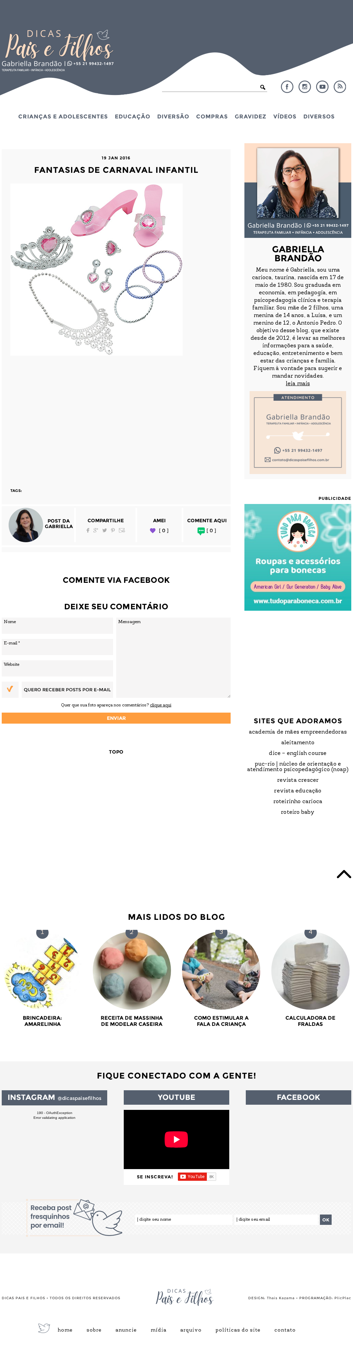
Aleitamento (297, 743)
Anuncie (126, 1330)
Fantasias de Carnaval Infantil (116, 170)
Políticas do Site (238, 1330)
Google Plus (95, 530)
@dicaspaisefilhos (79, 1098)
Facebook (287, 87)
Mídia (159, 1330)
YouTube (322, 87)
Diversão (173, 116)
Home (65, 1330)
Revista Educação (297, 791)
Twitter (104, 530)
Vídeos (284, 116)
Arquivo (191, 1330)
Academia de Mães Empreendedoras (298, 732)
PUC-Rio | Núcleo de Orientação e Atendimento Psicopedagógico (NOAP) (298, 767)
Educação (132, 116)
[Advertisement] (116, 418)
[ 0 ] (164, 530)
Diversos (319, 116)
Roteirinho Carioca (298, 802)
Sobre (94, 1330)
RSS (340, 87)
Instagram (305, 87)
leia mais (298, 384)
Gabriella (59, 526)
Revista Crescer (298, 780)
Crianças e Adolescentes (63, 116)
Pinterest (113, 530)
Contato (285, 1330)
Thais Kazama (281, 1298)
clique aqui (160, 705)
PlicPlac (342, 1298)
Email (122, 530)
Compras (212, 116)
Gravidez (250, 116)
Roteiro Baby (297, 812)
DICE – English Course (297, 753)
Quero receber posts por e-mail (67, 689)
